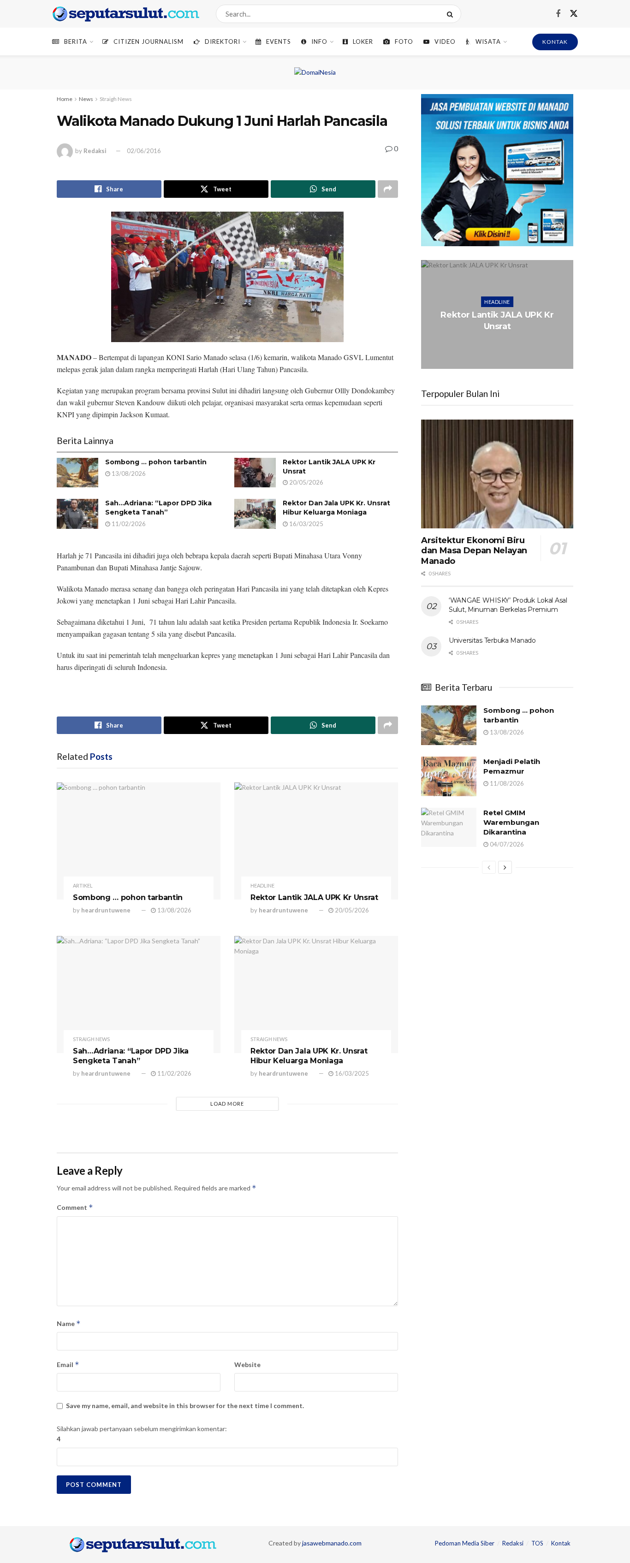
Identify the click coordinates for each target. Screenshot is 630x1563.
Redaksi (95, 150)
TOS (537, 1543)
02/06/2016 (144, 150)
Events (278, 41)
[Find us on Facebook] (558, 14)
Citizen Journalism (148, 41)
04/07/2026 (506, 844)
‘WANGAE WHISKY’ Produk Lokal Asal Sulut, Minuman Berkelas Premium (508, 605)
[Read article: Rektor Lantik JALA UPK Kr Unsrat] (255, 472)
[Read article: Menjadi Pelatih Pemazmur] (448, 776)
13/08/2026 (128, 473)
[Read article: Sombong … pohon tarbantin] (77, 472)
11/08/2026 (506, 783)
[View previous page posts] (489, 867)
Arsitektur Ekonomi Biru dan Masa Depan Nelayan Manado (474, 550)
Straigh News (116, 98)
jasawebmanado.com (332, 1543)
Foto (404, 41)
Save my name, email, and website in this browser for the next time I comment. (185, 1405)
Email (68, 1364)
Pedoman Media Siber (464, 1543)
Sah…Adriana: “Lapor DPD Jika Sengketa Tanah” (158, 507)
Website (247, 1364)
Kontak (561, 1543)
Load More (227, 1104)
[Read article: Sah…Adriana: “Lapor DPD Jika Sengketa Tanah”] (77, 513)
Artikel (83, 885)
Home (64, 98)
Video (445, 41)
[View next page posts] (505, 867)
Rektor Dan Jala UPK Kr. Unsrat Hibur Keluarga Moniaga (336, 507)
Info (319, 41)
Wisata (488, 41)
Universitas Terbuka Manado (492, 640)
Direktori (222, 41)
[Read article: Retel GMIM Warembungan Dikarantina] (448, 827)
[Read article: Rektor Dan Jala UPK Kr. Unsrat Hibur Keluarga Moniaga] (255, 513)
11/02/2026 (128, 523)
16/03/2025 (305, 523)
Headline (262, 885)
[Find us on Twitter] (574, 13)
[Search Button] (451, 14)
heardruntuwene (106, 910)
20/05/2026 (305, 482)
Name (69, 1323)
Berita (75, 41)
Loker (363, 41)
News (86, 98)
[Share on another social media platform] (388, 189)
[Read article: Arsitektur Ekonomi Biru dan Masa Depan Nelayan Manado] (497, 474)
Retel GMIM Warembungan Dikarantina (511, 822)
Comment (75, 1207)
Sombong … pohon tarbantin (156, 462)
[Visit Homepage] (126, 14)
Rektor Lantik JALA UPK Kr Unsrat (314, 897)
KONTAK (555, 41)
